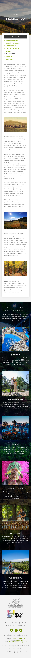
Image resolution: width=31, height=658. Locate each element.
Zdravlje (15, 623)
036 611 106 (16, 638)
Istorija (23, 623)
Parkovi (9, 56)
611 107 (22, 638)
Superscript (24, 652)
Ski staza (9, 59)
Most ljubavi (11, 46)
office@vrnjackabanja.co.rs (17, 642)
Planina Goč (10, 54)
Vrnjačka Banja (12, 40)
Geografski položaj (13, 48)
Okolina (9, 51)
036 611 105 (19, 640)
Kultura (16, 625)
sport (23, 625)
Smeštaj (7, 623)
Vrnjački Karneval (13, 43)
